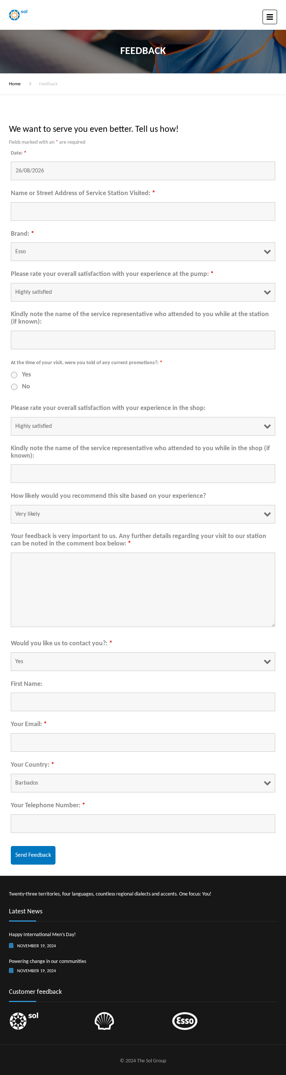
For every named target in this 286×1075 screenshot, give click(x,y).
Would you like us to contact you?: (61, 643)
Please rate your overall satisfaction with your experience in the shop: (108, 408)
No (26, 386)
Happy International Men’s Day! (42, 935)
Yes (26, 374)
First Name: (26, 684)
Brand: (22, 234)
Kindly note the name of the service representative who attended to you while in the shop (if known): (140, 452)
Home (14, 84)
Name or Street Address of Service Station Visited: (83, 193)
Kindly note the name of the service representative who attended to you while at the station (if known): (140, 318)
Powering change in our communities (47, 961)
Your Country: (32, 765)
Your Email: (29, 724)
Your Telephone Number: (48, 805)
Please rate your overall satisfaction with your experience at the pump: (112, 274)
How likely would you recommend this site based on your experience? (108, 496)
